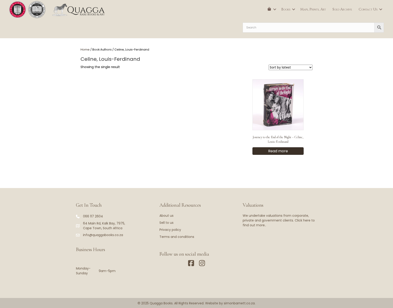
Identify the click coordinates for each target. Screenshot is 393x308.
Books (285, 9)
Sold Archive (342, 9)
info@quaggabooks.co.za (103, 235)
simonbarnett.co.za (239, 303)
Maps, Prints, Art (313, 9)
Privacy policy (170, 229)
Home (85, 49)
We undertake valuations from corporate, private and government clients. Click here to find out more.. (279, 220)
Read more (278, 151)
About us (166, 215)
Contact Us (368, 9)
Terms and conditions (176, 236)
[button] (275, 9)
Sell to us (166, 222)
